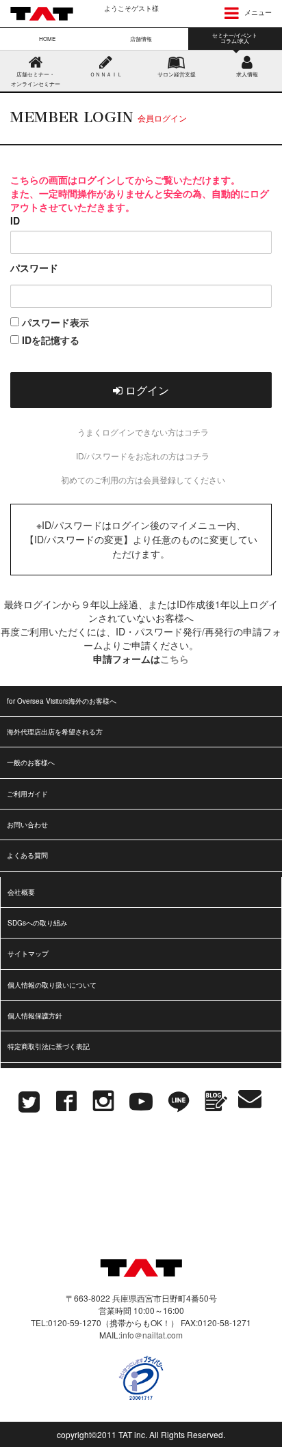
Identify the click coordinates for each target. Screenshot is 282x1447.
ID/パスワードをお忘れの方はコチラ (142, 455)
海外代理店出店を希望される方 (55, 731)
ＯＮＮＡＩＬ (106, 74)
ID (15, 220)
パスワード (34, 267)
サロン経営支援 (176, 74)
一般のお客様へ (31, 762)
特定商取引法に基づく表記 (49, 1046)
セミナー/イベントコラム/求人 (234, 37)
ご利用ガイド (27, 794)
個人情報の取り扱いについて (52, 985)
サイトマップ (28, 953)
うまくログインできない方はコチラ (143, 432)
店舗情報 (141, 38)
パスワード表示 (54, 322)
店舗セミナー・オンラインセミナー (35, 78)
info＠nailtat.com (151, 1335)
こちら (174, 658)
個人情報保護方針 (35, 1015)
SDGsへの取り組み (37, 923)
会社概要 (21, 892)
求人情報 (247, 74)
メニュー (257, 12)
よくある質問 (27, 855)
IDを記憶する (49, 340)
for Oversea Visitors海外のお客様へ (61, 701)
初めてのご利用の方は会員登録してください (143, 479)
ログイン (146, 390)
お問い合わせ (27, 824)
